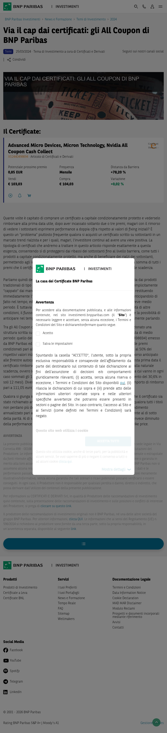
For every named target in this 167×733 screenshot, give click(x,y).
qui (122, 383)
